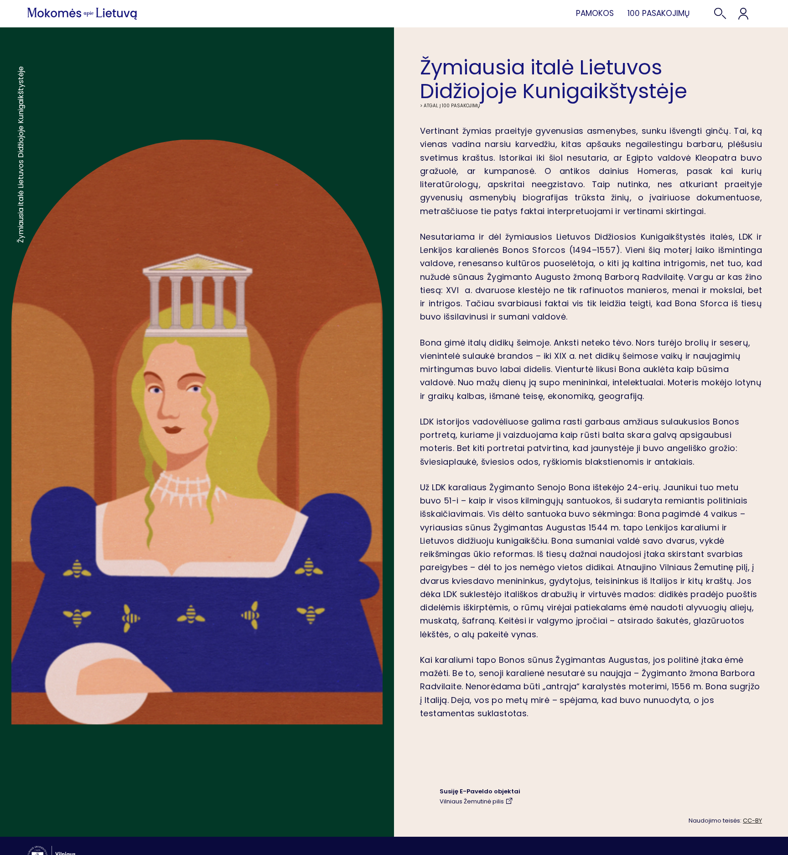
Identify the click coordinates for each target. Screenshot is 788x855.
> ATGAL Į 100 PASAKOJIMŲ (450, 106)
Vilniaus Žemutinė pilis (472, 801)
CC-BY (752, 820)
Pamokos (595, 13)
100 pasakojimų (658, 13)
